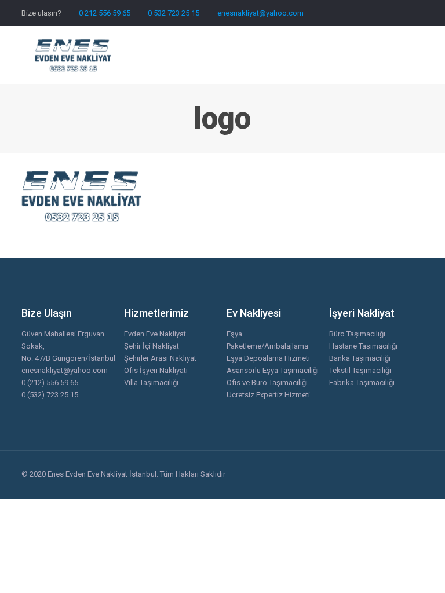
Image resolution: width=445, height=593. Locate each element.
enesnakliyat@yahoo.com (260, 13)
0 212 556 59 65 (104, 13)
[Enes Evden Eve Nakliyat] (73, 55)
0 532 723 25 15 (173, 13)
